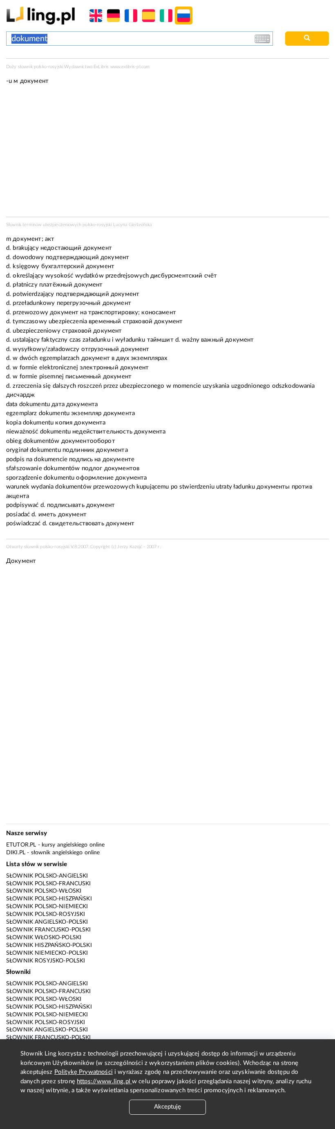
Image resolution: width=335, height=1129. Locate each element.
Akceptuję (167, 1107)
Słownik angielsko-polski (47, 922)
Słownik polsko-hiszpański (49, 899)
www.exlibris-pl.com (130, 66)
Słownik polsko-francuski (48, 884)
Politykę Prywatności (83, 1072)
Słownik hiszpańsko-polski (49, 945)
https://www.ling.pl (104, 1081)
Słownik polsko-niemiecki (47, 906)
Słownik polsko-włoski (43, 891)
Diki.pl (15, 853)
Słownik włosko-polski (43, 937)
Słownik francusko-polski (48, 930)
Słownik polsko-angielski (47, 876)
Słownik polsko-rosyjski (45, 914)
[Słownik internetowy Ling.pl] (41, 15)
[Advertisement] (167, 633)
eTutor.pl (21, 845)
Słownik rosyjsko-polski (45, 961)
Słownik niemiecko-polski (47, 953)
